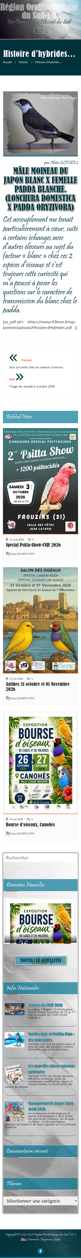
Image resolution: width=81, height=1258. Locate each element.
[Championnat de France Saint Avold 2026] (14, 1115)
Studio (56, 1239)
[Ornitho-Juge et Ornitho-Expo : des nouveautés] (14, 1039)
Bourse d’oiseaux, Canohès (30, 824)
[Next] (69, 920)
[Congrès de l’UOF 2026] (14, 1008)
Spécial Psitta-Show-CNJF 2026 (33, 545)
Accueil (7, 62)
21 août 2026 (17, 539)
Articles (23, 62)
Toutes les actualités (40, 960)
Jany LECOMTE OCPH (22, 553)
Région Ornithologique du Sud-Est (53, 1234)
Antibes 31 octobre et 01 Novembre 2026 (38, 686)
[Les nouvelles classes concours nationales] (14, 1076)
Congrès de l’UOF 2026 (45, 1005)
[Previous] (11, 920)
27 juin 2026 (16, 678)
